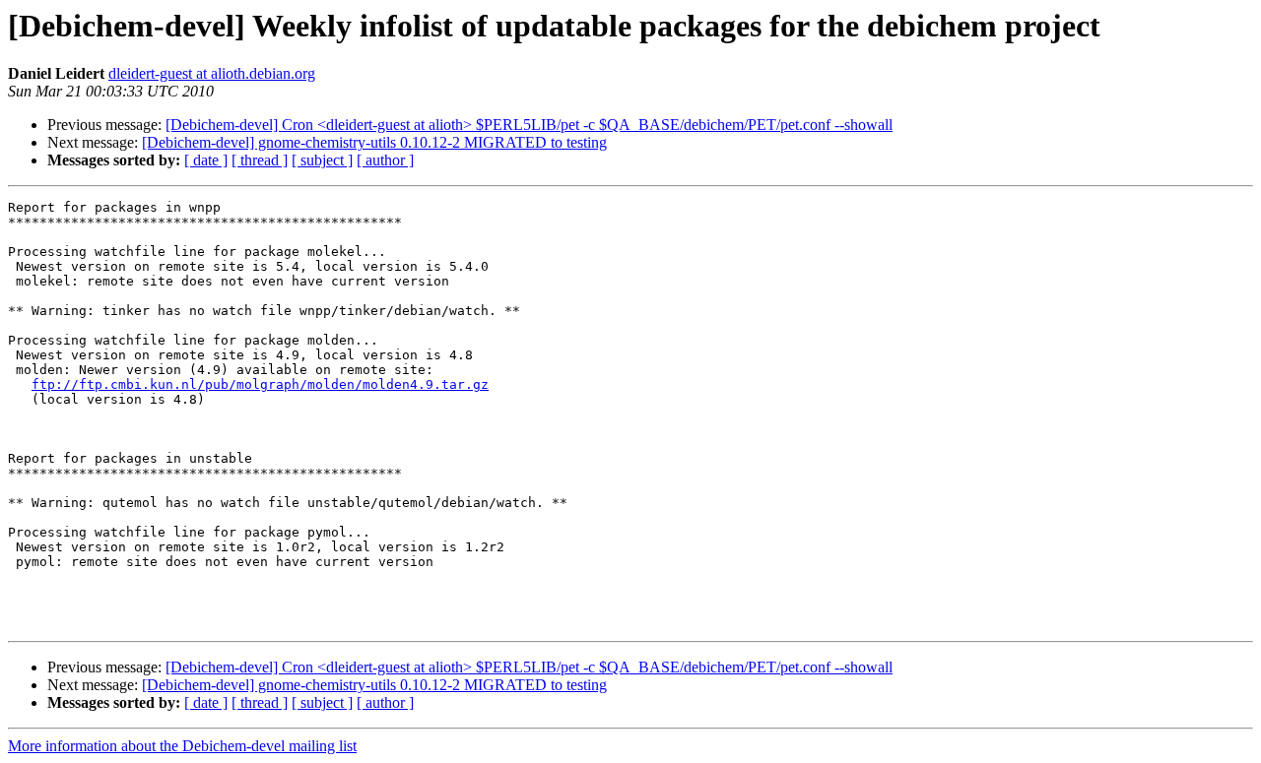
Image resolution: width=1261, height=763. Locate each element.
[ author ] (385, 160)
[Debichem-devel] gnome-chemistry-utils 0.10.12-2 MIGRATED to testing (374, 142)
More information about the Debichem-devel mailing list (182, 745)
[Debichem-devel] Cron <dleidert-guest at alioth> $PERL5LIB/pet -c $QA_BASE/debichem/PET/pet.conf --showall (529, 124)
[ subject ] (322, 160)
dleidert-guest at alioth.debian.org (211, 73)
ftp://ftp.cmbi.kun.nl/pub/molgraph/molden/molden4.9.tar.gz (260, 384)
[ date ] (206, 160)
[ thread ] (260, 160)
